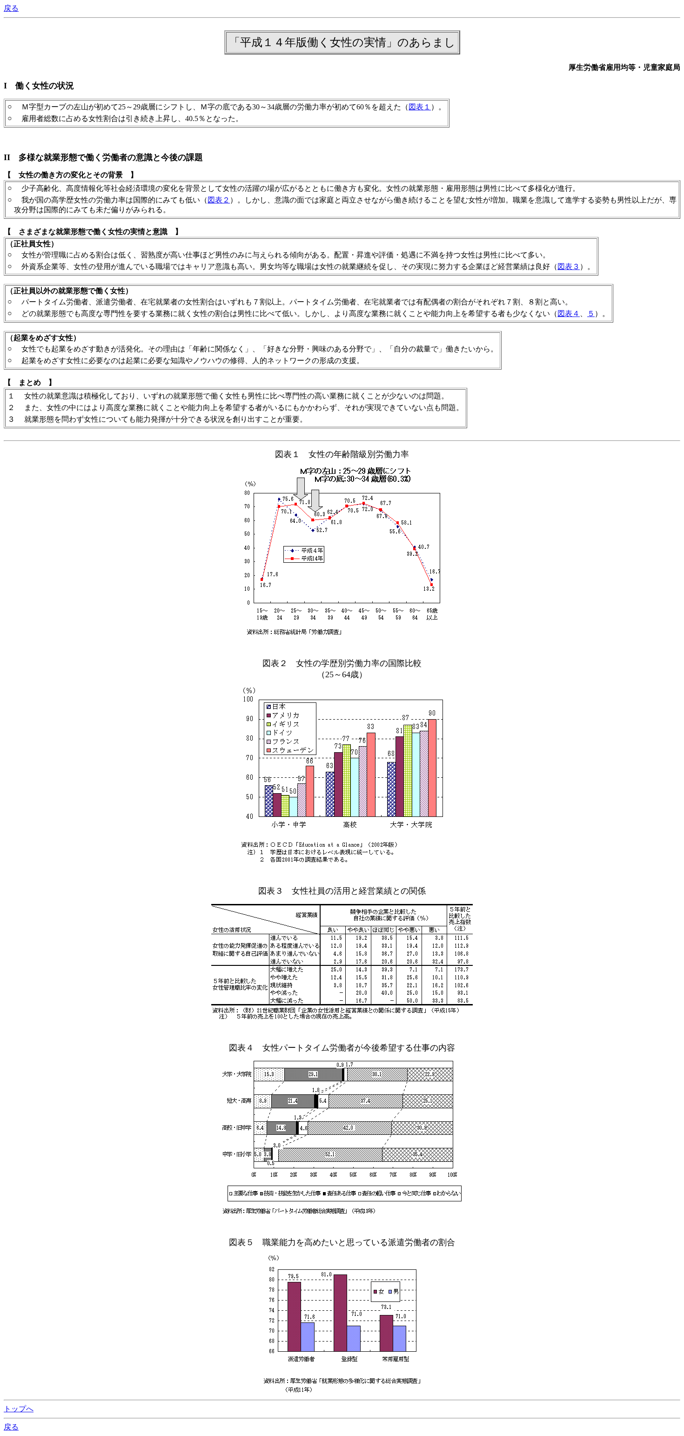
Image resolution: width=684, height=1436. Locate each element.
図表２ (219, 200)
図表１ (420, 107)
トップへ (19, 1409)
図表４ (568, 313)
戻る (11, 8)
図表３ (568, 266)
